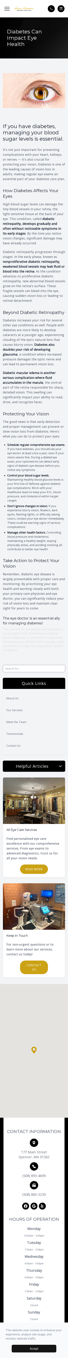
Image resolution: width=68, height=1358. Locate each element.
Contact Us (13, 746)
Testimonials (14, 734)
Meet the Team (16, 722)
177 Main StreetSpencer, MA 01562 (34, 1154)
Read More (34, 869)
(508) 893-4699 (34, 1175)
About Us (12, 698)
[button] (6, 8)
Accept (34, 1349)
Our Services (14, 710)
